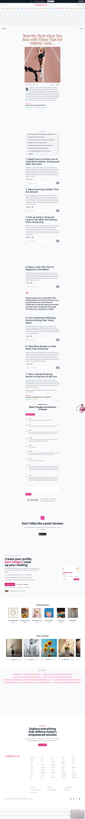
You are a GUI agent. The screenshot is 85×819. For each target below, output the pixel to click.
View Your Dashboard (23, 584)
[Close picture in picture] (71, 810)
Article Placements (68, 787)
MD (36, 84)
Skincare (42, 774)
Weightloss (74, 777)
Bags (52, 757)
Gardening (53, 764)
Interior (10, 8)
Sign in (28, 587)
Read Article (17, 660)
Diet (31, 762)
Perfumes (64, 772)
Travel (42, 777)
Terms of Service (34, 792)
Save (52, 84)
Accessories (41, 8)
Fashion (53, 762)
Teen (32, 777)
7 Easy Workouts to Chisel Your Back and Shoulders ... (26, 674)
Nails (32, 772)
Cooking (62, 8)
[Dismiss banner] (58, 498)
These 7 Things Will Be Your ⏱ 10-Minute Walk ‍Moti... (36, 682)
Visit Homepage (42, 744)
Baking (63, 757)
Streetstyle (64, 774)
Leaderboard (64, 579)
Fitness (25, 8)
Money (18, 8)
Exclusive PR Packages (52, 789)
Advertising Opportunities (36, 789)
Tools (32, 779)
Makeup (42, 769)
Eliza (28, 84)
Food (80, 8)
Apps (7, 8)
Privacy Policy (67, 789)
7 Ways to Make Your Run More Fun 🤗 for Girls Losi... (27, 677)
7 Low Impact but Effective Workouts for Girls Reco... (68, 680)
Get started (76, 579)
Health (51, 8)
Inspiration (71, 8)
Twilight (66, 8)
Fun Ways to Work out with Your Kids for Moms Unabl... (58, 674)
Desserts (3, 8)
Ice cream (43, 107)
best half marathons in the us (13, 682)
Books (14, 8)
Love (31, 769)
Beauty (73, 757)
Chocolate (38, 107)
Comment (28, 494)
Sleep (52, 774)
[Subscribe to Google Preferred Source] (33, 500)
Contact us (33, 787)
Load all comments (30, 414)
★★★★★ (81, 28)
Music (22, 8)
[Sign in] (83, 5)
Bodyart (32, 759)
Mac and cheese (29, 107)
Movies (63, 769)
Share (57, 84)
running (3, 28)
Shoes (29, 8)
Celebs (33, 8)
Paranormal (43, 772)
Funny (32, 764)
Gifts (36, 8)
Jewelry (63, 767)
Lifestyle (73, 767)
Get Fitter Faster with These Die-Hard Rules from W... (38, 680)
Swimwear (46, 8)
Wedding (58, 8)
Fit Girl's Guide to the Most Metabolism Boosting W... (66, 682)
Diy (41, 762)
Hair (54, 8)
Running (74, 772)
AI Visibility (49, 787)
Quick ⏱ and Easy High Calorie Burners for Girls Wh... (57, 677)
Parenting (76, 8)
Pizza (34, 107)
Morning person (29, 399)
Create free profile (10, 584)
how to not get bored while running (13, 680)
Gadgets (42, 764)
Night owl (34, 399)
